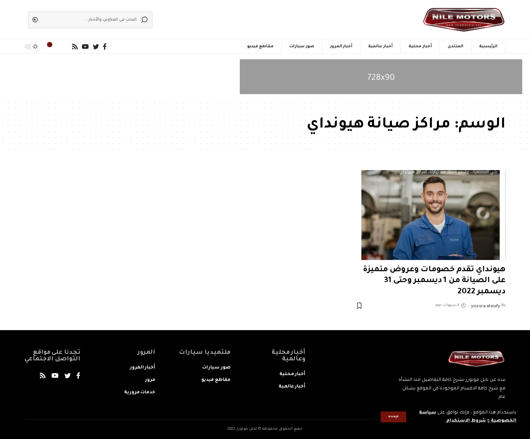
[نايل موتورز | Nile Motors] (464, 19)
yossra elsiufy (485, 305)
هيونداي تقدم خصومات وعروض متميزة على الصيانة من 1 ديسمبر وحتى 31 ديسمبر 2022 (434, 281)
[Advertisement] (276, 17)
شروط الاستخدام (465, 421)
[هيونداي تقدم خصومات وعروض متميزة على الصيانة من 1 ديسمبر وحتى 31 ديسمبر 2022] (430, 215)
